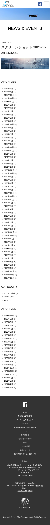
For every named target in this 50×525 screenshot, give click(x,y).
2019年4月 (8, 219)
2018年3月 (8, 262)
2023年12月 (9, 95)
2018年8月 (8, 245)
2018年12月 (9, 232)
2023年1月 (8, 121)
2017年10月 (9, 278)
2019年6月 (8, 213)
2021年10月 (9, 150)
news (6, 300)
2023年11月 (9, 98)
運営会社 (25, 461)
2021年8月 (8, 154)
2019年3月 (8, 222)
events (6, 297)
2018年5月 (8, 255)
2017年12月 (9, 271)
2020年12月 (9, 170)
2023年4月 (8, 115)
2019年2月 (8, 226)
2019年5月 (8, 216)
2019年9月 (8, 203)
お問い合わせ (25, 450)
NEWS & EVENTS (25, 416)
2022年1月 (8, 144)
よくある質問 (25, 446)
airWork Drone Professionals (25, 427)
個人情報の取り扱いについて (25, 454)
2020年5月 (8, 180)
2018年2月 (8, 265)
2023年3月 (8, 332)
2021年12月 (9, 368)
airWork (25, 424)
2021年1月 (8, 167)
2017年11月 (9, 275)
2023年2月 (8, 118)
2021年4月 (8, 164)
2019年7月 (8, 209)
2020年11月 (9, 173)
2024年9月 (8, 88)
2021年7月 (8, 384)
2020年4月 (8, 183)
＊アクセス (25, 473)
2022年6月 (8, 134)
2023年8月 (8, 322)
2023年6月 (8, 108)
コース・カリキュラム (25, 420)
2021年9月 (8, 378)
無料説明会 (25, 435)
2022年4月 (8, 137)
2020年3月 (8, 186)
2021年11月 (9, 147)
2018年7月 (8, 248)
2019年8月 (8, 206)
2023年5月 (8, 111)
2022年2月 (8, 141)
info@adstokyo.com (25, 491)
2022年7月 (8, 131)
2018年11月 (9, 235)
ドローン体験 (9, 293)
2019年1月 (8, 229)
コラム (25, 431)
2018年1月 (8, 268)
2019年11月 (9, 196)
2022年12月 (9, 338)
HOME (25, 412)
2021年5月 (8, 160)
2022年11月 (9, 124)
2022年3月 (8, 358)
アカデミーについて (25, 439)
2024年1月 (8, 92)
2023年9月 (8, 105)
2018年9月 (8, 242)
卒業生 (25, 443)
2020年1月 (8, 190)
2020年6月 (8, 177)
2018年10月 (9, 239)
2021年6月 (8, 157)
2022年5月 (8, 351)
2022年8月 (8, 128)
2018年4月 (8, 258)
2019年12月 (9, 193)
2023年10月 (9, 101)
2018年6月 (8, 252)
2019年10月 (9, 199)
